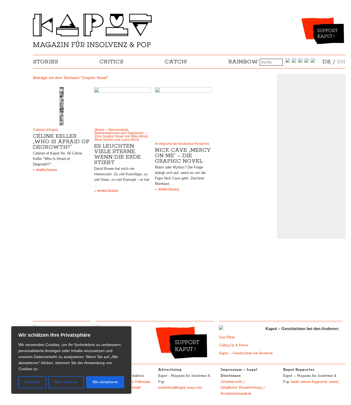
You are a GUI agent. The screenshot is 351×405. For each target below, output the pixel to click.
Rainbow (243, 61)
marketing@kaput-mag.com (180, 387)
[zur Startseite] (92, 46)
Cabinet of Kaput (45, 129)
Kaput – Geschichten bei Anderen (246, 353)
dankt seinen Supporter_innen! (314, 381)
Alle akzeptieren (105, 382)
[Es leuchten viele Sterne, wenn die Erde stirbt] (122, 106)
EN (341, 61)
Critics (111, 61)
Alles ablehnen (66, 382)
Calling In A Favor (233, 345)
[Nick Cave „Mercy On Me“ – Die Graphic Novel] (183, 113)
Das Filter (227, 337)
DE (326, 61)
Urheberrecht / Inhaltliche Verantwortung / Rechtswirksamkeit (242, 387)
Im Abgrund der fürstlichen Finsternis (182, 143)
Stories (45, 61)
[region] (71, 360)
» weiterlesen (45, 169)
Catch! (176, 61)
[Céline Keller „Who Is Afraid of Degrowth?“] (61, 106)
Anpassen (32, 382)
